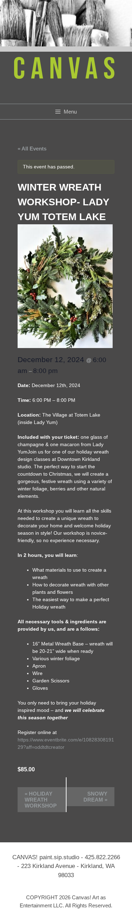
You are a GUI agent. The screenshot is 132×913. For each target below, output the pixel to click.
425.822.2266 (102, 857)
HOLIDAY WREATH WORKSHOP (41, 800)
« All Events (32, 149)
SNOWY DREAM (95, 797)
